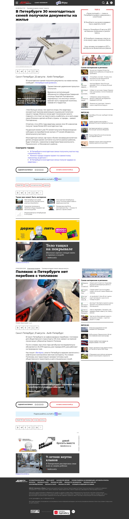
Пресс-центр (50, 480)
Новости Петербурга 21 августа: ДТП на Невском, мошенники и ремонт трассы (97, 31)
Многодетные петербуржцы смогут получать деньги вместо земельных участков (66, 201)
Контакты (32, 482)
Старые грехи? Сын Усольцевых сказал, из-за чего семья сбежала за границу (101, 291)
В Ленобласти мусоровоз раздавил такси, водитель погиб (97, 23)
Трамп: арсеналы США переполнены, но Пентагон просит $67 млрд (100, 348)
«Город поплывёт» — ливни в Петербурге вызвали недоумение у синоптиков (97, 15)
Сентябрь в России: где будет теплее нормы (100, 115)
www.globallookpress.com (24, 66)
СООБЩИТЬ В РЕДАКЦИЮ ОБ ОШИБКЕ (83, 484)
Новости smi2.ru (22, 262)
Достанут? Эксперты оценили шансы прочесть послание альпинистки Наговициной (101, 304)
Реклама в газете (42, 482)
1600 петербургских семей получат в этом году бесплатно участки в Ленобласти (34, 201)
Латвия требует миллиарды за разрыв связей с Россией (98, 341)
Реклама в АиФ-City (90, 482)
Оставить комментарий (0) (64, 170)
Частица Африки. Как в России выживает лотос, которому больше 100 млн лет (101, 85)
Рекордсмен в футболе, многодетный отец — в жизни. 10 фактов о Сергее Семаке (66, 208)
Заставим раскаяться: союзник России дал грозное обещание (99, 129)
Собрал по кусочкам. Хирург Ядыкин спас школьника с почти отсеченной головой (101, 91)
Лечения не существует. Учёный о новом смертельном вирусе (100, 104)
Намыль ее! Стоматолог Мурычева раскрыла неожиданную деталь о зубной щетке (100, 284)
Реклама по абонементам (72, 482)
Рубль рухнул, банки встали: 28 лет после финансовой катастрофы (100, 335)
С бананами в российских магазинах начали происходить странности (100, 355)
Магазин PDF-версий (62, 480)
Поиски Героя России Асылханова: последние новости (100, 135)
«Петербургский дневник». (45, 83)
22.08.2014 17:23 (20, 8)
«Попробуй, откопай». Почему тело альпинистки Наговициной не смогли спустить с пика (101, 78)
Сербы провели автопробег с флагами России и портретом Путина (101, 122)
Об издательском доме (36, 480)
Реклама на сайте (56, 482)
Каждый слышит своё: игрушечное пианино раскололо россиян (100, 142)
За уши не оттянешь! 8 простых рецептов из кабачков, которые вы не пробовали (101, 71)
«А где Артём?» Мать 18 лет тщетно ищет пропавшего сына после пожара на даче (101, 298)
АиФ (30, 323)
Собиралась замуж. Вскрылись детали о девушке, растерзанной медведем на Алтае (100, 98)
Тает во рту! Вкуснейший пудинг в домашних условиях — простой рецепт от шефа (100, 318)
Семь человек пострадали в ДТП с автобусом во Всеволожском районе (97, 47)
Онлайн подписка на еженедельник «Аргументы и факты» (90, 480)
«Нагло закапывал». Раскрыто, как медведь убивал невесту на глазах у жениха (101, 311)
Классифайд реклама (36, 484)
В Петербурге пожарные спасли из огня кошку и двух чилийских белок (97, 39)
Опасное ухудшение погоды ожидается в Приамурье (98, 328)
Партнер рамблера (46, 511)
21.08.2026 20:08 (21, 268)
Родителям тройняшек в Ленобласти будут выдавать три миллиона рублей (34, 208)
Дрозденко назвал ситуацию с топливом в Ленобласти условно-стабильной (50, 385)
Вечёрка (39, 353)
